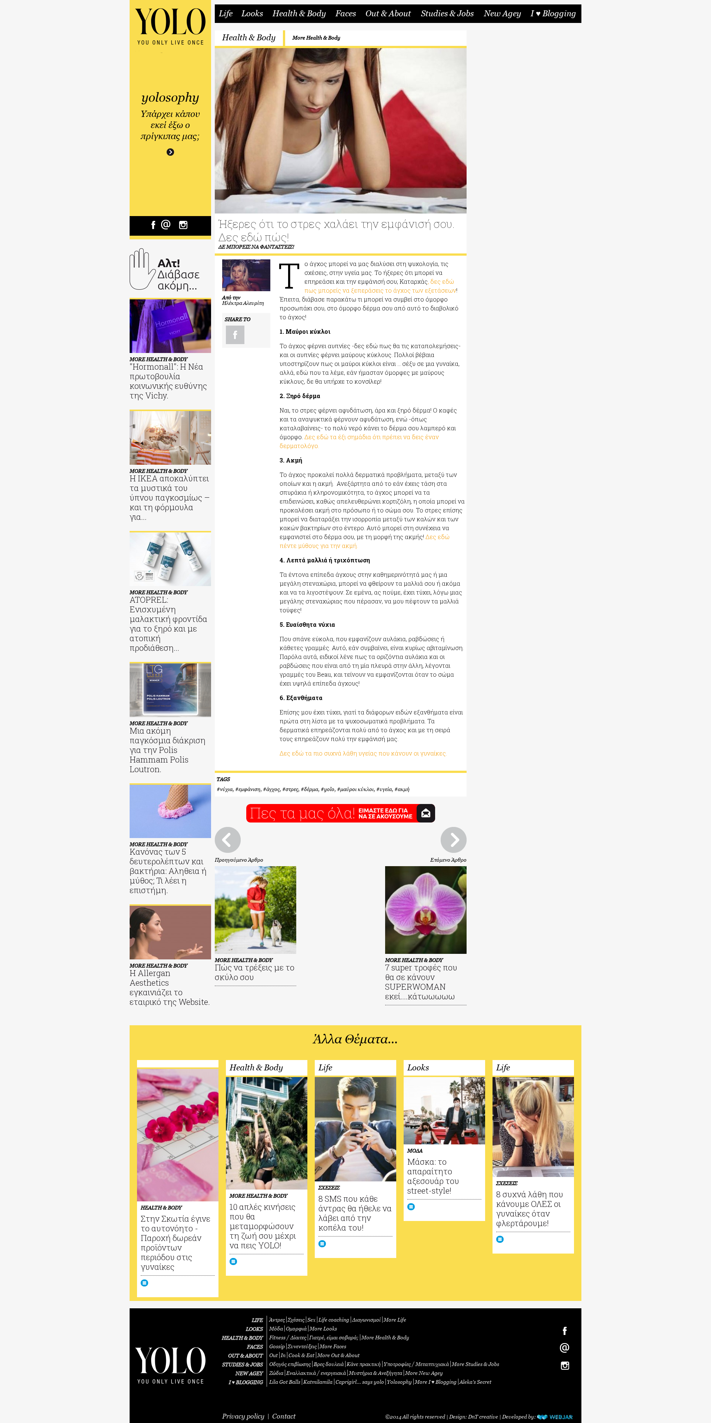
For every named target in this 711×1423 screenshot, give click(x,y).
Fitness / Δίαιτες (287, 1337)
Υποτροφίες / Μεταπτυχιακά (416, 1364)
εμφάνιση (249, 789)
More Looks (323, 1328)
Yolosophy (399, 1382)
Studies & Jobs (447, 13)
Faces (346, 13)
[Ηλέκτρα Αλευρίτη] (246, 275)
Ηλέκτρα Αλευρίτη (243, 303)
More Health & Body (316, 37)
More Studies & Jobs (475, 1364)
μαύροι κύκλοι (357, 789)
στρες (292, 789)
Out (273, 1355)
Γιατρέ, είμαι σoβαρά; (333, 1337)
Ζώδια (276, 1373)
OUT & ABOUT (245, 1355)
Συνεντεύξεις (302, 1346)
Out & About (388, 13)
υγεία (386, 789)
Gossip (277, 1346)
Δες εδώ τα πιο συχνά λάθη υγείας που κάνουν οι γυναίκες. (363, 753)
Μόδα (276, 1328)
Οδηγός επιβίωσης (290, 1364)
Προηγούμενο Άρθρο (239, 860)
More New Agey (424, 1373)
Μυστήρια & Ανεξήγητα (375, 1373)
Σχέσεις (296, 1319)
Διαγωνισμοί (366, 1319)
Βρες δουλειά (329, 1364)
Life (226, 13)
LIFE (257, 1320)
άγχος (273, 789)
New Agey (502, 13)
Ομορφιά (296, 1328)
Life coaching (333, 1319)
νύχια (226, 789)
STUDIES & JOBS (242, 1364)
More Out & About (338, 1355)
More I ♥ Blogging (436, 1382)
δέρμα (311, 789)
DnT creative (483, 1416)
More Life (395, 1319)
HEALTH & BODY (242, 1338)
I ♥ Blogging (553, 13)
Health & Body (299, 13)
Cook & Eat (301, 1355)
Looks (252, 13)
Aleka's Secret (475, 1382)
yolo (329, 789)
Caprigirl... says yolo (360, 1382)
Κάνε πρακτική (364, 1364)
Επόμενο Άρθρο (448, 860)
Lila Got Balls (284, 1382)
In (283, 1355)
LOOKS (254, 1329)
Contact (284, 1416)
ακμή (404, 789)
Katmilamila (318, 1382)
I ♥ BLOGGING (246, 1382)
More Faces (333, 1346)
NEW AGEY (249, 1373)
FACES (255, 1346)
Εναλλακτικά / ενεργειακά (316, 1373)
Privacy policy (243, 1416)
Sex (311, 1319)
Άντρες (277, 1319)
